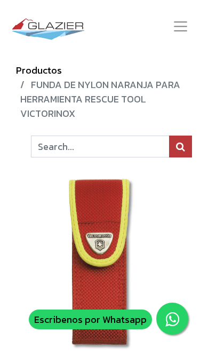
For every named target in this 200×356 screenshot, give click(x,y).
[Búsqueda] (180, 146)
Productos (39, 70)
